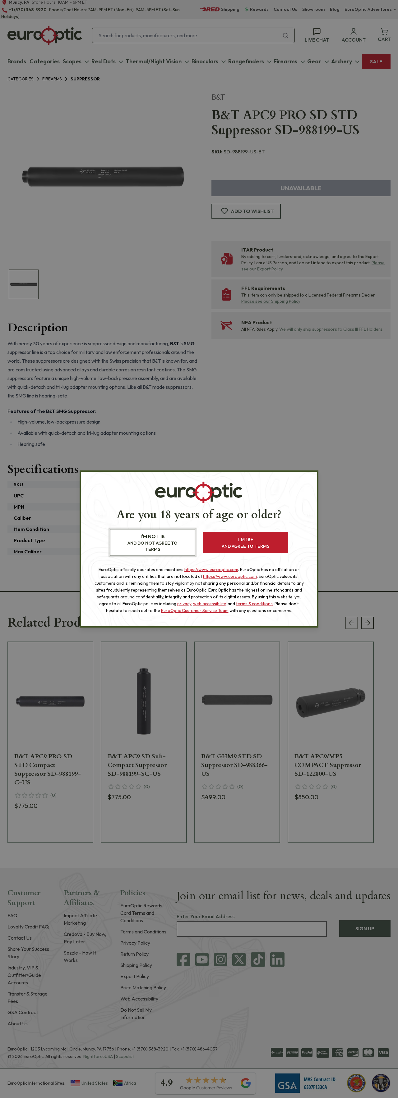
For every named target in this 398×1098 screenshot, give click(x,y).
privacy (184, 603)
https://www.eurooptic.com (211, 569)
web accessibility (209, 603)
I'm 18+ (245, 542)
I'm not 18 (152, 542)
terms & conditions (254, 603)
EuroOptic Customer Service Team (195, 610)
